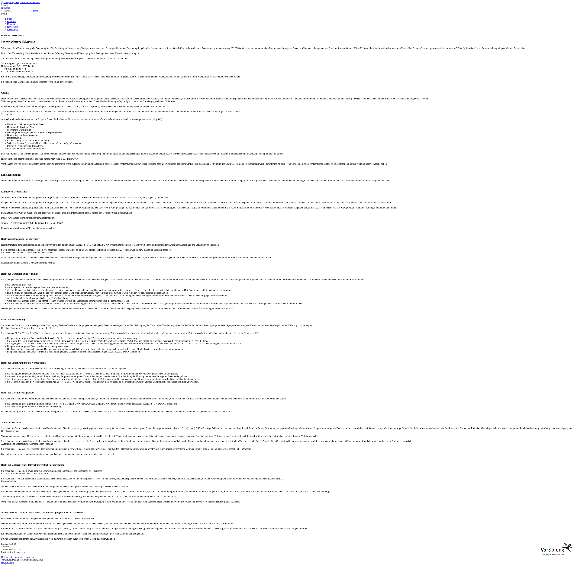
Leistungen (12, 29)
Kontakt (11, 24)
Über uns (11, 21)
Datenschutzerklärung (11, 557)
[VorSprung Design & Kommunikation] (20, 2)
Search (34, 10)
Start (9, 18)
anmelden (5, 8)
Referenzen (12, 27)
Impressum (30, 557)
